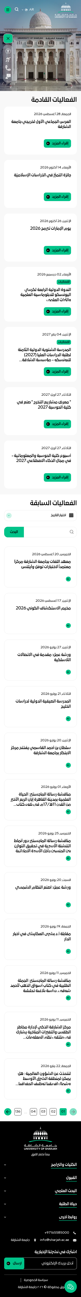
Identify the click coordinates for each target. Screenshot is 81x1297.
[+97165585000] (8, 68)
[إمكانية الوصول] (8, 51)
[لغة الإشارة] (8, 59)
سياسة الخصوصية (36, 1280)
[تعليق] (8, 76)
